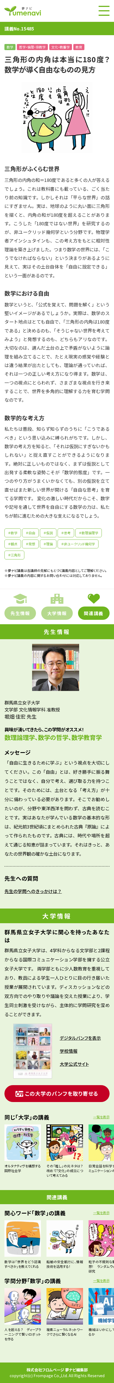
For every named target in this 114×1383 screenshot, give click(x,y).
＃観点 (12, 543)
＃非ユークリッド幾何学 (78, 543)
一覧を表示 (101, 1116)
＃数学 (12, 532)
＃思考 (66, 532)
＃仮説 (48, 532)
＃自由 (30, 532)
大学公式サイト (74, 1064)
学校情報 (68, 1051)
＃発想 (30, 543)
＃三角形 (14, 555)
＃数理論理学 (88, 532)
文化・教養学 (60, 47)
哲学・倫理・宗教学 (32, 47)
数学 (10, 47)
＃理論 (48, 543)
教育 (79, 47)
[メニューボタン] (104, 11)
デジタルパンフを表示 (80, 1038)
